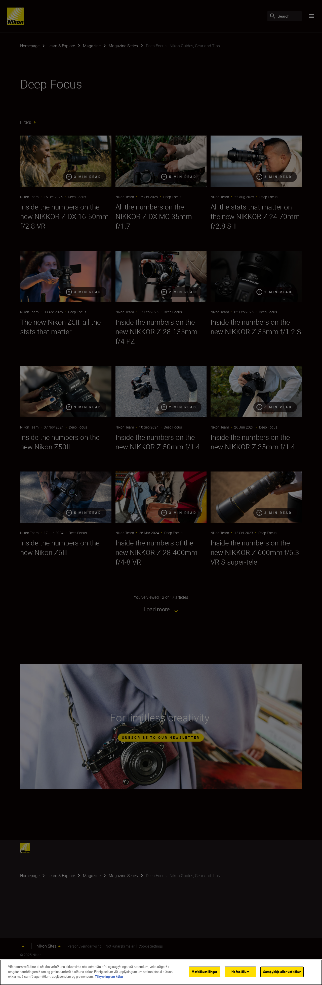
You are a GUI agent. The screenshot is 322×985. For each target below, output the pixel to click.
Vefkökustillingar (204, 971)
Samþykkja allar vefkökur (282, 971)
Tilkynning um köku (109, 976)
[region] (161, 972)
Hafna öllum (240, 971)
